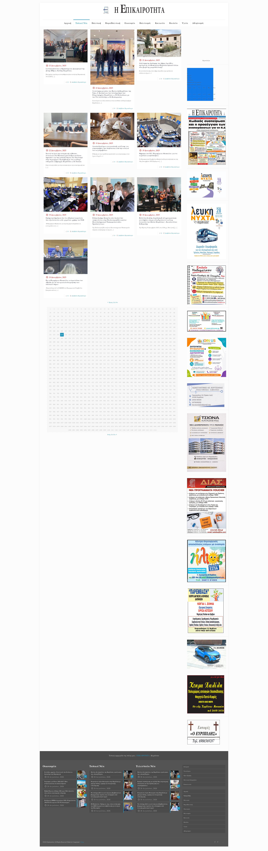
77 (89, 316)
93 (151, 316)
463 (50, 360)
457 (155, 357)
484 (132, 360)
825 (174, 397)
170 (66, 327)
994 (62, 419)
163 (166, 324)
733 (73, 390)
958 (50, 415)
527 (170, 364)
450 (128, 357)
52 (120, 313)
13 (97, 309)
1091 (73, 430)
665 (66, 382)
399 (58, 353)
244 (97, 335)
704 (89, 386)
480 (116, 360)
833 (77, 401)
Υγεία (185, 827)
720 (151, 386)
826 (50, 401)
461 (170, 357)
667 (73, 382)
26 (147, 309)
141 (81, 324)
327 (163, 342)
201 (58, 331)
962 (66, 415)
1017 (151, 419)
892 (50, 408)
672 (93, 382)
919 (155, 408)
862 (62, 404)
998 (77, 419)
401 (66, 353)
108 (81, 320)
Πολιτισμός (187, 813)
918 (151, 408)
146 (101, 324)
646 (120, 379)
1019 (158, 419)
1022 (170, 419)
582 (128, 371)
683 (135, 382)
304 (73, 342)
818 (147, 397)
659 (170, 379)
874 (108, 404)
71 (66, 316)
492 (163, 360)
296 (170, 338)
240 (81, 335)
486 (139, 360)
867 (81, 404)
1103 (120, 430)
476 (101, 360)
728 (54, 390)
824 (170, 397)
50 (112, 313)
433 (62, 357)
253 (132, 335)
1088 (170, 426)
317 (124, 342)
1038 (104, 423)
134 (54, 324)
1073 (112, 426)
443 (101, 357)
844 (120, 401)
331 (50, 346)
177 (93, 327)
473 (89, 360)
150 (116, 324)
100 (50, 320)
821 (159, 397)
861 (58, 404)
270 (70, 338)
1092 (77, 430)
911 (124, 408)
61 (155, 313)
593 (170, 371)
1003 (96, 419)
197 (170, 327)
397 (50, 353)
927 (58, 412)
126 (151, 320)
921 (163, 408)
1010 (123, 419)
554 (147, 368)
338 (77, 346)
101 (54, 320)
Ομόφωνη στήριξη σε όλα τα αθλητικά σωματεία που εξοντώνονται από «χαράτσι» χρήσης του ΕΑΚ (65, 219)
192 (151, 327)
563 (54, 371)
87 (128, 316)
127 (155, 320)
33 (174, 309)
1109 (143, 430)
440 (89, 357)
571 (85, 371)
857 (170, 401)
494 (170, 360)
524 (159, 364)
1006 (108, 419)
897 (70, 408)
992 (54, 419)
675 (104, 382)
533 (66, 368)
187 (132, 327)
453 (139, 357)
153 (128, 324)
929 (66, 412)
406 (85, 353)
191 (147, 327)
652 (143, 379)
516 (128, 364)
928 (62, 412)
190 (143, 327)
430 (50, 357)
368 (66, 349)
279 (104, 338)
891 (174, 404)
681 (128, 382)
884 (147, 404)
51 (116, 313)
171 (70, 327)
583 (132, 371)
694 (50, 386)
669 (81, 382)
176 (89, 327)
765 (70, 393)
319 (132, 342)
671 (89, 382)
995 (66, 419)
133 (50, 324)
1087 (166, 426)
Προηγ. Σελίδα (113, 302)
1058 (54, 426)
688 (155, 382)
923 (170, 408)
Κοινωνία (186, 818)
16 (108, 309)
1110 (147, 430)
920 (159, 408)
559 (166, 368)
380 (112, 349)
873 (104, 404)
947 (135, 412)
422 (147, 353)
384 (128, 349)
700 (73, 386)
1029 (69, 423)
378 (104, 349)
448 (120, 357)
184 (120, 327)
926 (54, 412)
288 (139, 338)
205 (73, 331)
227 (159, 331)
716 (135, 386)
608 (101, 375)
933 (81, 412)
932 (77, 412)
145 (97, 324)
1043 (123, 423)
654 (151, 379)
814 (132, 397)
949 (143, 412)
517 (132, 364)
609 (104, 375)
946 (132, 412)
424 (155, 353)
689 (159, 382)
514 (120, 364)
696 (58, 386)
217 (120, 331)
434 (66, 357)
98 (170, 316)
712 (120, 386)
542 (101, 368)
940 (108, 412)
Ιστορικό (186, 767)
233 (54, 335)
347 (112, 346)
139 (73, 324)
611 (112, 375)
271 (73, 338)
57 (139, 313)
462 (174, 357)
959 (54, 415)
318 (128, 342)
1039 (108, 423)
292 (155, 338)
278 (101, 338)
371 (77, 349)
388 (143, 349)
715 (132, 386)
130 (166, 320)
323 (147, 342)
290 (147, 338)
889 (166, 404)
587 (147, 371)
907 (108, 408)
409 (97, 353)
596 (54, 375)
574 (97, 371)
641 (101, 379)
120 (128, 320)
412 (108, 353)
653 (147, 379)
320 (135, 342)
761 (54, 393)
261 (163, 335)
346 (108, 346)
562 (50, 371)
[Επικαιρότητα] (134, 11)
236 (66, 335)
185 (124, 327)
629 (54, 379)
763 (62, 393)
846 (128, 401)
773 (101, 393)
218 (124, 331)
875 (112, 404)
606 (93, 375)
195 (163, 327)
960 (58, 415)
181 (108, 327)
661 (50, 382)
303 (70, 342)
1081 (143, 426)
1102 (116, 430)
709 (108, 386)
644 (112, 379)
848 (135, 401)
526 (166, 364)
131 (170, 320)
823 (166, 397)
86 (124, 316)
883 (143, 404)
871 (97, 404)
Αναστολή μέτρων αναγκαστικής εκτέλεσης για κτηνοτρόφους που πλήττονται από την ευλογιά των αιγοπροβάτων (110, 148)
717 (139, 386)
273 (81, 338)
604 (85, 375)
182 (112, 327)
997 (73, 419)
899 (77, 408)
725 (170, 386)
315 (116, 342)
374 (89, 349)
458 (159, 357)
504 (81, 364)
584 (135, 371)
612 (116, 375)
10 (85, 309)
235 (62, 335)
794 (54, 397)
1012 (131, 419)
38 (66, 313)
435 (70, 357)
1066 (85, 426)
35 (54, 313)
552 (139, 368)
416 (124, 353)
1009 (120, 419)
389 (147, 349)
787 (155, 393)
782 (135, 393)
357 (151, 346)
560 (170, 368)
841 (108, 401)
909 (116, 408)
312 (104, 342)
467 (66, 360)
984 (151, 415)
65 (170, 313)
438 (81, 357)
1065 (81, 426)
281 (112, 338)
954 (163, 412)
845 (124, 401)
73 (73, 316)
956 (170, 412)
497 (54, 364)
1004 (100, 419)
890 (170, 404)
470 (77, 360)
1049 (147, 423)
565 (62, 371)
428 (170, 353)
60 (151, 313)
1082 (147, 426)
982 (143, 415)
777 (116, 393)
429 (174, 353)
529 (50, 368)
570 (81, 371)
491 (159, 360)
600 (70, 375)
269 (66, 338)
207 (81, 331)
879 (128, 404)
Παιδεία (186, 822)
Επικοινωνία (187, 784)
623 (159, 375)
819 (151, 397)
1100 (108, 430)
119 (124, 320)
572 (89, 371)
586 (143, 371)
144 (93, 324)
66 (174, 313)
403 (73, 353)
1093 (81, 430)
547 (120, 368)
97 (166, 316)
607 (97, 375)
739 (97, 390)
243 (93, 335)
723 (163, 386)
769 (85, 393)
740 (101, 390)
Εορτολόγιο (206, 60)
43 (85, 313)
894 (58, 408)
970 (97, 415)
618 (139, 375)
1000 (85, 419)
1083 (151, 426)
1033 (85, 423)
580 (120, 371)
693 (174, 382)
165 (174, 324)
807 (104, 397)
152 (124, 324)
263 (170, 335)
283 (120, 338)
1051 (154, 423)
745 (120, 390)
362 (170, 346)
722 (159, 386)
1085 (158, 426)
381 (116, 349)
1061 (65, 426)
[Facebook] (215, 842)
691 (166, 382)
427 (166, 353)
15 (104, 309)
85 (120, 316)
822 (163, 397)
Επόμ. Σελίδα (111, 434)
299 (54, 342)
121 (132, 320)
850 (143, 401)
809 (112, 397)
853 (155, 401)
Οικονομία (187, 809)
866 (77, 404)
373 (85, 349)
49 (108, 313)
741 (104, 390)
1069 (96, 426)
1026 (58, 423)
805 (97, 397)
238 (73, 335)
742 (108, 390)
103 (62, 320)
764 (66, 393)
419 (135, 353)
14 (100, 309)
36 (58, 313)
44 (89, 313)
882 (139, 404)
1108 (139, 430)
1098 (100, 430)
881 (135, 404)
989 (170, 415)
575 (101, 371)
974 (112, 415)
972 (104, 415)
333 (58, 346)
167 (54, 327)
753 (151, 390)
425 (159, 353)
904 (97, 408)
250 (120, 335)
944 (124, 412)
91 (143, 316)
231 (174, 331)
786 (151, 393)
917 (147, 408)
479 (112, 360)
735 (81, 390)
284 (124, 338)
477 (104, 360)
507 (93, 364)
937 (97, 412)
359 (159, 346)
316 (120, 342)
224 (147, 331)
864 (70, 404)
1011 (127, 419)
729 (58, 390)
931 (73, 412)
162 (163, 324)
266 (54, 338)
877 (120, 404)
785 (147, 393)
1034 (89, 423)
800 (77, 397)
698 (66, 386)
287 (135, 338)
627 (174, 375)
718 (143, 386)
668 (77, 382)
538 (85, 368)
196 (166, 327)
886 (155, 404)
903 (93, 408)
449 (124, 357)
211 (97, 331)
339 (81, 346)
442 (97, 357)
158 (147, 324)
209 (89, 331)
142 (85, 324)
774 (104, 393)
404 (77, 353)
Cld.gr (82, 842)
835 (85, 401)
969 (93, 415)
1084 (154, 426)
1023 (174, 419)
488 (147, 360)
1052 (158, 423)
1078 (131, 426)
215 (112, 331)
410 (101, 353)
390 (151, 349)
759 (174, 390)
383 (124, 349)
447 (116, 357)
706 (97, 386)
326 (159, 342)
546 (116, 368)
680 (124, 382)
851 (147, 401)
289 (143, 338)
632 (66, 379)
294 (163, 338)
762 (58, 393)
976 (120, 415)
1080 (139, 426)
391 (155, 349)
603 (81, 375)
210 (93, 331)
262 (166, 335)
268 (62, 338)
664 (62, 382)
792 (174, 393)
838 (97, 401)
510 (104, 364)
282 (116, 338)
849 (139, 401)
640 (97, 379)
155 (135, 324)
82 (108, 316)
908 (112, 408)
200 (54, 331)
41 (77, 313)
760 (50, 393)
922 (166, 408)
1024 (50, 423)
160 (155, 324)
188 (135, 327)
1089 (174, 426)
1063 (73, 426)
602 (77, 375)
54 (128, 313)
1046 (135, 423)
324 (151, 342)
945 (128, 412)
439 (85, 357)
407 (89, 353)
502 (73, 364)
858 (174, 401)
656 (159, 379)
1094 (85, 430)
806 (101, 397)
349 (120, 346)
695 (54, 386)
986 (159, 415)
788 (159, 393)
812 (124, 397)
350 (124, 346)
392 (159, 349)
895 (62, 408)
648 (128, 379)
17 (112, 309)
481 (120, 360)
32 (170, 309)
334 (62, 346)
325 (155, 342)
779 (124, 393)
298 (50, 342)
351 (128, 346)
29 (159, 309)
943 (120, 412)
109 (85, 320)
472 (85, 360)
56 (135, 313)
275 (89, 338)
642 (104, 379)
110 (89, 320)
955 (166, 412)
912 (128, 408)
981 (139, 415)
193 (155, 327)
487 (143, 360)
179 (101, 327)
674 (101, 382)
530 (54, 368)
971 (101, 415)
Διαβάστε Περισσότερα (79, 82)
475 (97, 360)
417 (128, 353)
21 (128, 309)
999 (81, 419)
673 (97, 382)
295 (166, 338)
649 (132, 379)
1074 (116, 426)
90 (139, 316)
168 (58, 327)
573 (93, 371)
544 (108, 368)
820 (155, 397)
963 (70, 415)
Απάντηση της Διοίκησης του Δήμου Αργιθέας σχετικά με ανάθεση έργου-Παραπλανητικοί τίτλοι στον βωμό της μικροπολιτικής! (158, 65)
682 (132, 382)
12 (93, 309)
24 (139, 309)
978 (128, 415)
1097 (96, 430)
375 (93, 349)
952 (155, 412)
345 (104, 346)
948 (139, 412)
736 (85, 390)
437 (77, 357)
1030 (73, 423)
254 (135, 335)
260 (159, 335)
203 (66, 331)
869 (89, 404)
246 (104, 335)
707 (101, 386)
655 (155, 379)
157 (143, 324)
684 (139, 382)
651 (139, 379)
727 (50, 390)
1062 (69, 426)
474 (93, 360)
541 (97, 368)
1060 (62, 426)
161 (159, 324)
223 (143, 331)
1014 (139, 419)
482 (124, 360)
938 (101, 412)
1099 (104, 430)
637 (85, 379)
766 (73, 393)
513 (116, 364)
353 (135, 346)
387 (139, 349)
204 (70, 331)
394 (166, 349)
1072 (108, 426)
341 (89, 346)
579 (116, 371)
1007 (112, 419)
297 (174, 338)
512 (112, 364)
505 (85, 364)
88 (131, 316)
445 (108, 357)
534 (70, 368)
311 (101, 342)
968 (89, 415)
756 (163, 390)
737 (89, 390)
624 (163, 375)
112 (97, 320)
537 (81, 368)
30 (162, 309)
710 (112, 386)
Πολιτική (186, 800)
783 (139, 393)
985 (155, 415)
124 (143, 320)
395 (170, 349)
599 (66, 375)
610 (108, 375)
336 (70, 346)
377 (101, 349)
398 (54, 353)
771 (93, 393)
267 (58, 338)
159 (151, 324)
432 (58, 357)
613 (120, 375)
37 (62, 313)
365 (54, 349)
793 (50, 397)
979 (132, 415)
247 (108, 335)
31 (166, 309)
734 (77, 390)
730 (62, 390)
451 (132, 357)
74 (77, 316)
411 (104, 353)
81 (104, 316)
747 (128, 390)
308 (89, 342)
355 (143, 346)
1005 (104, 419)
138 (70, 324)
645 (116, 379)
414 (116, 353)
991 (50, 419)
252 (128, 335)
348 (116, 346)
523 (155, 364)
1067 (89, 426)
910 (120, 408)
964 (73, 415)
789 (163, 393)
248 (112, 335)
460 (166, 357)
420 (139, 353)
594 (174, 371)
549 (128, 368)
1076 (123, 426)
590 (159, 371)
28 (155, 309)
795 (58, 397)
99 (174, 316)
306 (81, 342)
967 (85, 415)
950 (147, 412)
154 (132, 324)
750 (139, 390)
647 (124, 379)
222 (139, 331)
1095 (89, 430)
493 (166, 360)
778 (120, 393)
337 (73, 346)
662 (54, 382)
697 (62, 386)
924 (174, 408)
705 (93, 386)
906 (104, 408)
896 (66, 408)
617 (135, 375)
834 (81, 401)
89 (135, 316)
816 (139, 397)
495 (174, 360)
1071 (104, 426)
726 (174, 386)
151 (120, 324)
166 (50, 327)
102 (58, 320)
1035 (92, 423)
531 (58, 368)
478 (108, 360)
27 (151, 309)
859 (50, 404)
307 (85, 342)
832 (73, 401)
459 (163, 357)
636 (81, 379)
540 (93, 368)
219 (128, 331)
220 (132, 331)
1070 (100, 426)
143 (89, 324)
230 (170, 331)
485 (135, 360)
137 (66, 324)
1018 (154, 419)
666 (70, 382)
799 (73, 397)
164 (170, 324)
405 (81, 353)
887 (159, 404)
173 (77, 327)
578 (112, 371)
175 (85, 327)
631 (62, 379)
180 (104, 327)
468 (70, 360)
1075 (120, 426)
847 (132, 401)
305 (77, 342)
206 (77, 331)
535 (73, 368)
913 (132, 408)
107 (77, 320)
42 (81, 313)
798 (70, 397)
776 (112, 393)
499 (62, 364)
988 (166, 415)
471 (81, 360)
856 (166, 401)
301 (62, 342)
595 (50, 375)
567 (70, 371)
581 (124, 371)
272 (77, 338)
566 (66, 371)
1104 (123, 430)
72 (69, 316)
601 (73, 375)
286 (132, 338)
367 (62, 349)
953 (159, 412)
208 (85, 331)
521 (147, 364)
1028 (65, 423)
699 (70, 386)
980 (135, 415)
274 (85, 338)
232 (50, 335)
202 (62, 331)
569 (77, 371)
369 (70, 349)
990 (174, 415)
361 (166, 346)
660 (174, 379)
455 (147, 357)
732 (70, 390)
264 (174, 335)
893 (54, 408)
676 (108, 382)
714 (128, 386)
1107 (135, 430)
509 (101, 364)
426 (163, 353)
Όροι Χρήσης (187, 775)
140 (77, 324)
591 (163, 371)
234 (58, 335)
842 (112, 401)
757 (166, 390)
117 (116, 320)
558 (163, 368)
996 (70, 419)
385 (132, 349)
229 (166, 331)
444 (104, 357)
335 (66, 346)
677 (112, 382)
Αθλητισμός (187, 831)
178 (97, 327)
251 (124, 335)
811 (120, 397)
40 (73, 313)
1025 (54, 423)
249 (116, 335)
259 (155, 335)
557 (159, 368)
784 (143, 393)
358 (155, 346)
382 (120, 349)
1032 (81, 423)
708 (104, 386)
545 (112, 368)
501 (70, 364)
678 (116, 382)
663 (58, 382)
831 (70, 401)
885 (151, 404)
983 (147, 415)
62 (159, 313)
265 (50, 338)
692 (170, 382)
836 (89, 401)
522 (151, 364)
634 (73, 379)
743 (112, 390)
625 (166, 375)
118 (120, 320)
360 (163, 346)
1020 (162, 419)
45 (93, 313)
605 (89, 375)
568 (73, 371)
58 (143, 313)
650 (135, 379)
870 (93, 404)
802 (85, 397)
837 (93, 401)
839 (101, 401)
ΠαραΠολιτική (188, 805)
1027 (62, 423)
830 (66, 401)
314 (112, 342)
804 (93, 397)
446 (112, 357)
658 (166, 379)
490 (155, 360)
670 (85, 382)
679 (120, 382)
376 (97, 349)
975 (116, 415)
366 (58, 349)
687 (151, 382)
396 (174, 349)
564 (58, 371)
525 (163, 364)
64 (166, 313)
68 (54, 316)
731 (66, 390)
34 (50, 313)
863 (66, 404)
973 (108, 415)
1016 (147, 419)
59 (147, 313)
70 (62, 316)
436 (73, 357)
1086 (162, 426)
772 (97, 393)
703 (85, 386)
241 (85, 335)
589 (155, 371)
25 (143, 309)
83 (112, 316)
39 (69, 313)
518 (135, 364)
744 (116, 390)
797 (66, 397)
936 (93, 412)
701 (77, 386)
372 (81, 349)
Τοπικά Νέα (187, 796)
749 (135, 390)
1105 (127, 430)
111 (93, 320)
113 (101, 320)
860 (54, 404)
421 (143, 353)
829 (62, 401)
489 (151, 360)
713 (124, 386)
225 (151, 331)
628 (50, 379)
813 (128, 397)
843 (116, 401)
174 (81, 327)
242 (89, 335)
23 (135, 309)
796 (62, 397)
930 (70, 412)
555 (151, 368)
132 (174, 320)
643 (108, 379)
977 (124, 415)
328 (166, 342)
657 (163, 379)
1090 (69, 430)
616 (132, 375)
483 (128, 360)
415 (120, 353)
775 (108, 393)
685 (143, 382)
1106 (131, 430)
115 (108, 320)
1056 (174, 423)
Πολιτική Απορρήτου (190, 780)
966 (81, 415)
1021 (166, 419)
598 (62, 375)
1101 (112, 430)
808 (108, 397)
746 (124, 390)
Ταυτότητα (187, 771)
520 (143, 364)
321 (139, 342)
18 (116, 309)
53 (124, 313)
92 (147, 316)
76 (85, 316)
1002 (92, 419)
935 (89, 412)
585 (139, 371)
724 (166, 386)
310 (97, 342)
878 (124, 404)
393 (163, 349)
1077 (127, 426)
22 (131, 309)
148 (108, 324)
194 (159, 327)
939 (104, 412)
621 (151, 375)
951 (151, 412)
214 (108, 331)
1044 (127, 423)
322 (143, 342)
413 (112, 353)
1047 (139, 423)
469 (73, 360)
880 (132, 404)
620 (147, 375)
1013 (135, 419)
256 (143, 335)
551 (135, 368)
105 (70, 320)
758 (170, 390)
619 (143, 375)
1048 (143, 423)
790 (166, 393)
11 (89, 309)
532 (62, 368)
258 (151, 335)
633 (70, 379)
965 (77, 415)
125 (147, 320)
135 (58, 324)
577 (108, 371)
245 (101, 335)
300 (58, 342)
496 (50, 364)
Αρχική (186, 791)
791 (170, 393)
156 (139, 324)
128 (159, 320)
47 (100, 313)
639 (93, 379)
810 (116, 397)
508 (97, 364)
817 (143, 397)
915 (139, 408)
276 (93, 338)
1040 (112, 423)
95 (159, 316)
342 (93, 346)
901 (85, 408)
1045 (131, 423)
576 (104, 371)
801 (81, 397)
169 (62, 327)
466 (62, 360)
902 (89, 408)
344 (101, 346)
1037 (100, 423)
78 (93, 316)
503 (77, 364)
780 (128, 393)
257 (147, 335)
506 (89, 364)
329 (170, 342)
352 (132, 346)
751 (143, 390)
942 (116, 412)
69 (58, 316)
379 (108, 349)
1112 (154, 430)
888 (163, 404)
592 (166, 371)
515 (124, 364)
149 (112, 324)
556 (155, 368)
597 (58, 375)
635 (77, 379)
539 (89, 368)
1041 (116, 423)
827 (54, 401)
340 (85, 346)
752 (147, 390)
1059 (58, 426)
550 (132, 368)
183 (116, 327)
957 (174, 412)
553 (143, 368)
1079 (135, 426)
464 (54, 360)
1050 (151, 423)
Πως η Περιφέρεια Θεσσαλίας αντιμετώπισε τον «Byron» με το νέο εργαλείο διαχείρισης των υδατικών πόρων (64, 282)
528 (174, 364)
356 (147, 346)
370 (73, 349)
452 (135, 357)
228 (163, 331)
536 (77, 368)
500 (66, 364)
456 (151, 357)
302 (66, 342)
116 (112, 320)
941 (112, 412)
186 (128, 327)
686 (147, 382)
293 (159, 338)
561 (174, 368)
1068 (92, 426)
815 (135, 397)
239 (77, 335)
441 (93, 357)
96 (162, 316)
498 (58, 364)
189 (139, 327)
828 (58, 401)
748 (132, 390)
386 (135, 349)
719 (147, 386)
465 (58, 360)
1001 (89, 419)
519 (139, 364)
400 (62, 353)
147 (104, 324)
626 (170, 375)
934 (85, 412)
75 (81, 316)
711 (116, 386)
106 (73, 320)
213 (104, 331)
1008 (116, 419)
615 (128, 375)
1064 (77, 426)
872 (101, 404)
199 (50, 331)
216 (116, 331)
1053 (162, 423)
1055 (170, 423)
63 (162, 313)
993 (58, 419)
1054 (166, 423)
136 (62, 324)
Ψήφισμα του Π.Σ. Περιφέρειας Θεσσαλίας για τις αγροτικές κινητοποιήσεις (158, 154)
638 (89, 379)
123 (139, 320)
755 (159, 390)
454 (143, 357)
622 (155, 375)
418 (132, 353)
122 (135, 320)
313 (108, 342)
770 (89, 393)
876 (116, 404)
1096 (92, 430)
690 (163, 382)
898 (73, 408)
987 (163, 415)
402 (70, 353)
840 (104, 401)
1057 (50, 426)
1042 (120, 423)
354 (139, 346)
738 (93, 390)
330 (174, 342)
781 (132, 393)
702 (81, 386)
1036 (96, 423)
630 (58, 379)
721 (155, 386)
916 (143, 408)
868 (85, 404)
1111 (151, 430)
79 (97, 316)
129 (163, 320)
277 (97, 338)
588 (151, 371)
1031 (77, 423)
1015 (143, 419)
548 (124, 368)
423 (151, 353)
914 (135, 408)
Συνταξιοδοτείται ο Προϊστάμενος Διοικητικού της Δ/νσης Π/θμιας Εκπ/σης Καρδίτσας (65, 70)
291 (151, 338)
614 (124, 375)
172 (73, 327)
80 (100, 316)
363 (174, 346)
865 (73, 404)
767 (77, 393)
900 (81, 408)
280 (108, 338)
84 (116, 316)
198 (174, 327)
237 (70, 335)
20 (124, 309)
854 (159, 401)
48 (104, 313)
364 (50, 349)
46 (97, 313)
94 (155, 316)
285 (128, 338)
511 (108, 364)
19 (120, 309)
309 (93, 342)
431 (54, 357)
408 (93, 353)
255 (139, 335)
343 (97, 346)
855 (163, 401)
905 (101, 408)
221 (135, 331)
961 (62, 415)
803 (89, 397)
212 (101, 331)
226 (155, 331)
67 (50, 316)
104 (66, 320)
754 (155, 390)
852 (151, 401)
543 (104, 368)
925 (50, 412)
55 (131, 313)
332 (54, 346)
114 (104, 320)
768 (81, 393)
